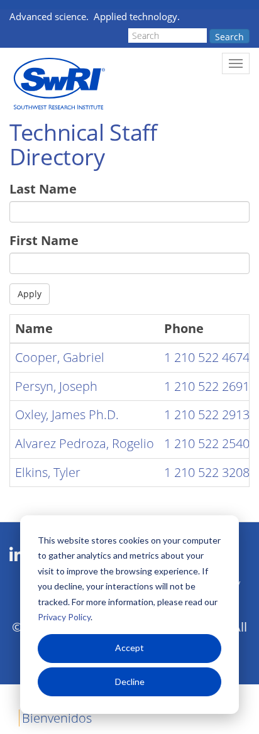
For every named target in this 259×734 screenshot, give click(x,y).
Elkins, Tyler (47, 472)
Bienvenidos (57, 717)
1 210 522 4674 (207, 357)
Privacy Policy (64, 616)
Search (229, 37)
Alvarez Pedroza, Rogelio (84, 443)
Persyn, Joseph (56, 386)
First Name (44, 240)
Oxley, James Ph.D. (67, 414)
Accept (129, 647)
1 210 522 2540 (207, 443)
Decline (130, 681)
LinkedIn (16, 554)
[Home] (58, 84)
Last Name (43, 188)
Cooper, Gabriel (59, 357)
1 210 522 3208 (207, 472)
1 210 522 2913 (207, 414)
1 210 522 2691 (207, 386)
